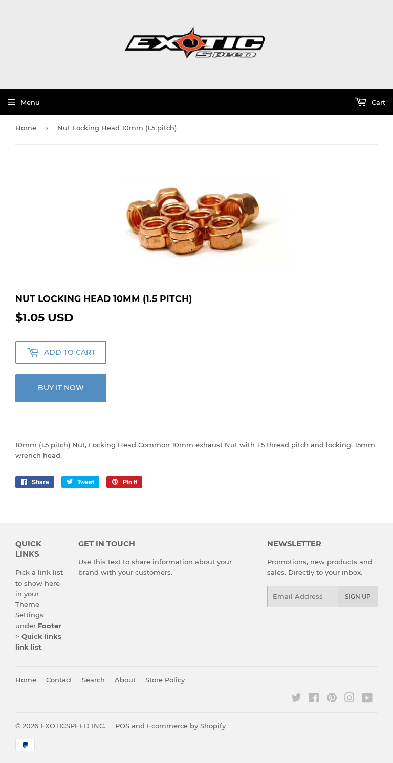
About (125, 680)
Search (93, 680)
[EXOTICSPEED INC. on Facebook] (314, 699)
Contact (59, 680)
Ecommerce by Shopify (186, 726)
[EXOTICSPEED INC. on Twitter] (296, 699)
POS (122, 726)
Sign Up (358, 596)
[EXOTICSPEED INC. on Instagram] (349, 699)
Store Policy (165, 680)
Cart (377, 102)
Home (25, 128)
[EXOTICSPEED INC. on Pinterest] (331, 699)
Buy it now (61, 387)
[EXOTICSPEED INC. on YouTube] (367, 699)
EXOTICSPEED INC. (72, 726)
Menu (30, 102)
